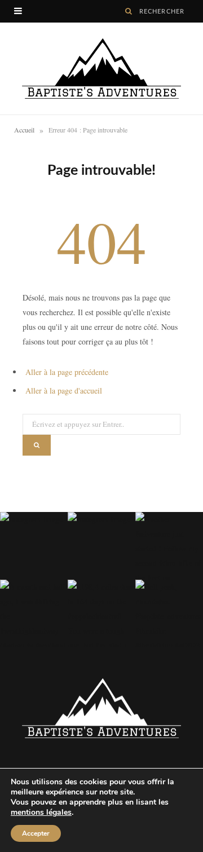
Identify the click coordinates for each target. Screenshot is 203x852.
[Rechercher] (129, 11)
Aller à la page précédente (66, 372)
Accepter (36, 833)
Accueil (24, 129)
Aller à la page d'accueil (63, 390)
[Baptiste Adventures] (101, 68)
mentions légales (41, 812)
